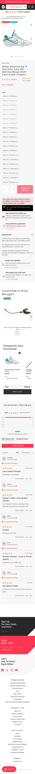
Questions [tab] (22, 439)
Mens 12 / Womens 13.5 (10, 173)
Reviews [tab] (8, 439)
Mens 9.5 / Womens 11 (10, 150)
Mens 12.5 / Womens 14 (10, 177)
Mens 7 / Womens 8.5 (10, 128)
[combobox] (18, 7)
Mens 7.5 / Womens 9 (10, 132)
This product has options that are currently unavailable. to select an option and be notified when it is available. (16, 201)
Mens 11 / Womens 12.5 (10, 164)
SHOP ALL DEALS (6, 649)
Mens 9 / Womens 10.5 (10, 146)
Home (3, 16)
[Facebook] (2, 670)
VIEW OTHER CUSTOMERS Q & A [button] (15, 226)
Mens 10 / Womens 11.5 (10, 155)
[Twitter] (7, 670)
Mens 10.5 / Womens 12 (10, 159)
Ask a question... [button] (10, 228)
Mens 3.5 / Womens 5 (10, 96)
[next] (31, 317)
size (6, 376)
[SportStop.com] (4, 6)
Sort (17, 452)
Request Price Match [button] (11, 267)
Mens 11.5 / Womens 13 (10, 168)
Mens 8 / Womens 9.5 (10, 137)
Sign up (4, 631)
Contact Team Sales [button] (11, 279)
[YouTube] (16, 670)
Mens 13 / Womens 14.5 (10, 182)
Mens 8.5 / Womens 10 (10, 141)
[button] (25, 7)
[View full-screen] (31, 25)
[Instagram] (12, 670)
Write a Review (21, 446)
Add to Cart (17, 392)
